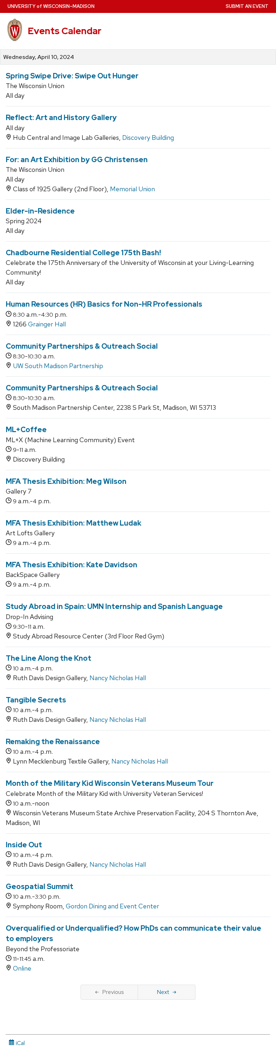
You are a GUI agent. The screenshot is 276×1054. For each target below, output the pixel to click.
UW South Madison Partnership (58, 366)
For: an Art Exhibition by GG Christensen (77, 159)
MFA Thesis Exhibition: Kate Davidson (71, 564)
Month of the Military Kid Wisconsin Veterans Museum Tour (109, 783)
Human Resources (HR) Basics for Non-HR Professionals (104, 304)
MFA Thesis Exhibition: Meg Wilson (66, 481)
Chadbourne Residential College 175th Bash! (83, 252)
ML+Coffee (26, 429)
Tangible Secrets (36, 700)
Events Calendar (64, 31)
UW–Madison (51, 6)
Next (163, 992)
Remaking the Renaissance (53, 741)
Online (22, 968)
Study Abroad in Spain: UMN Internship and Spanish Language (114, 606)
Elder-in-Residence (40, 211)
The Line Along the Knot (48, 658)
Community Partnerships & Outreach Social (82, 346)
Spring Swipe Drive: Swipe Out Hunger (72, 76)
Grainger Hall (47, 324)
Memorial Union (132, 189)
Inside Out (24, 844)
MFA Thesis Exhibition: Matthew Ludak (73, 523)
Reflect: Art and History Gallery (61, 117)
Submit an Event (247, 6)
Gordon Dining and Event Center (112, 906)
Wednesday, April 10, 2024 (38, 57)
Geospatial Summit (39, 886)
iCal (19, 1043)
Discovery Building (148, 137)
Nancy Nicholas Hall (117, 678)
